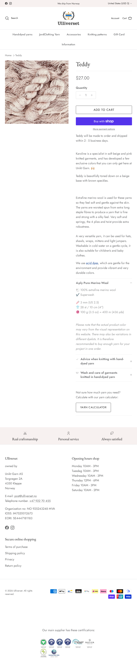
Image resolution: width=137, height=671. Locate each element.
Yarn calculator (93, 407)
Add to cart (104, 110)
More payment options (104, 129)
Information (68, 44)
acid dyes (92, 263)
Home (8, 55)
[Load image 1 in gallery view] (36, 92)
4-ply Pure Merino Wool (92, 283)
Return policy (13, 566)
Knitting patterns (97, 34)
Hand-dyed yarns (22, 34)
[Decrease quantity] (79, 95)
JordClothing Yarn (49, 34)
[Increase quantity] (93, 95)
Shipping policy (15, 553)
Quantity (81, 88)
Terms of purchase (16, 547)
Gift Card (119, 34)
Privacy (9, 559)
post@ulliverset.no (25, 496)
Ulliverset (18, 590)
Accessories (74, 34)
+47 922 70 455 (40, 501)
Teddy (18, 55)
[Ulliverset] (68, 18)
